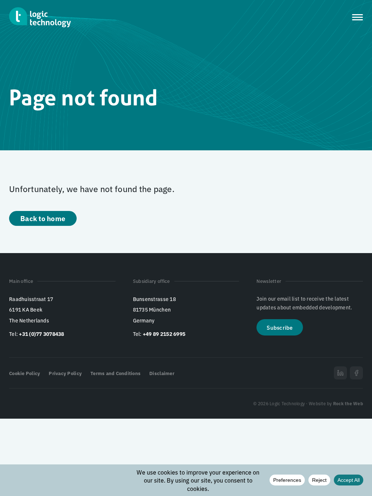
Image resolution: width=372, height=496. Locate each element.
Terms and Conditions (115, 373)
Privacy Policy (65, 373)
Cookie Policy (24, 373)
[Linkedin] (340, 372)
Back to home (42, 218)
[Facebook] (356, 372)
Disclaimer (161, 373)
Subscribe (279, 327)
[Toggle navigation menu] (357, 17)
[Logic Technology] (40, 17)
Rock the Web (348, 403)
